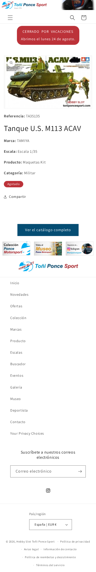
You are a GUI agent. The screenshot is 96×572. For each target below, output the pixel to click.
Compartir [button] (17, 196)
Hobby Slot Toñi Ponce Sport (35, 541)
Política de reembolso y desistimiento (50, 557)
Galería (16, 387)
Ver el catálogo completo (48, 229)
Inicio (14, 283)
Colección (18, 317)
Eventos (16, 375)
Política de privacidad (75, 541)
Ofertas (16, 306)
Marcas (16, 329)
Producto (18, 341)
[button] (10, 17)
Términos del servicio (50, 565)
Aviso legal (31, 549)
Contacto (18, 422)
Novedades (19, 294)
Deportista (19, 410)
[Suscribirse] (80, 471)
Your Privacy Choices (27, 433)
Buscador (18, 364)
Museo (15, 398)
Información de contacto (60, 549)
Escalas (16, 352)
